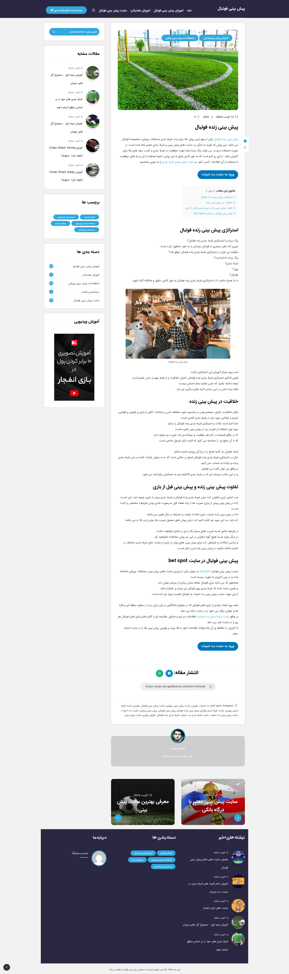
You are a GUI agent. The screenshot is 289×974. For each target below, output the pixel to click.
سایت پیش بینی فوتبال (113, 11)
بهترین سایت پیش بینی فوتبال (156, 706)
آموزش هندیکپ (140, 11)
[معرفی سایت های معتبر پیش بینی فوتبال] (238, 857)
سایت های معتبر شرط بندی (178, 162)
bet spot (216, 706)
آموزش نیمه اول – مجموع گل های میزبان (205, 925)
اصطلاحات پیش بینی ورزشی (180, 38)
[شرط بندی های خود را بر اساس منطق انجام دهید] (238, 939)
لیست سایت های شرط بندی (68, 10)
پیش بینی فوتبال (231, 9)
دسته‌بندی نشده (60, 223)
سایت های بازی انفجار (215, 908)
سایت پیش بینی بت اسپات (224, 715)
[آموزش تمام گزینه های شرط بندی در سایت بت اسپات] (238, 881)
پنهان (210, 191)
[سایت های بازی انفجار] (238, 905)
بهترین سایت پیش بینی (186, 706)
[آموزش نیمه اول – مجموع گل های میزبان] (238, 922)
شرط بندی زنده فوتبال (168, 715)
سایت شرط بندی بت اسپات (213, 616)
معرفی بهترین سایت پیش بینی (140, 715)
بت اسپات (204, 706)
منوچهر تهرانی (177, 748)
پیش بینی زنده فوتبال (226, 139)
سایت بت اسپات (130, 711)
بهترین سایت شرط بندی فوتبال (216, 711)
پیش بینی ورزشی (148, 711)
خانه (189, 11)
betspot (205, 571)
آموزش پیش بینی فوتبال (169, 11)
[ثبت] (54, 32)
